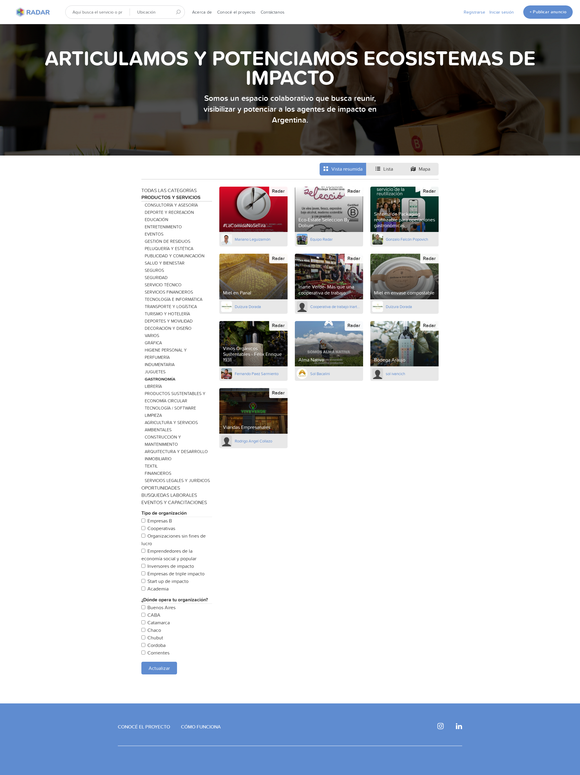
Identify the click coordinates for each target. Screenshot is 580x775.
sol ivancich (395, 373)
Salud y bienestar (165, 263)
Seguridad (156, 278)
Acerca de (202, 12)
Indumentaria (160, 365)
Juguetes (155, 372)
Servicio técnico (163, 285)
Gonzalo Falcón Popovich (407, 239)
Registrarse (474, 12)
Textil (151, 466)
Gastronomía (160, 379)
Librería (153, 386)
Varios (152, 336)
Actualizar (159, 668)
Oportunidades (160, 487)
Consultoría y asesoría (171, 205)
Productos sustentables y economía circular (175, 397)
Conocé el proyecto (236, 12)
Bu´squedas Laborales (169, 495)
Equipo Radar (321, 239)
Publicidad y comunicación (175, 256)
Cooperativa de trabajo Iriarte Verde (335, 306)
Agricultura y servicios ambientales (171, 426)
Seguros (154, 270)
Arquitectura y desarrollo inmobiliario (176, 455)
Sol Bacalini (320, 373)
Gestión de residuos (167, 241)
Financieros (158, 473)
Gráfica (153, 343)
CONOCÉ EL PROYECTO (144, 726)
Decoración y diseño (168, 328)
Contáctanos (273, 12)
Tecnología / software (170, 408)
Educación (156, 220)
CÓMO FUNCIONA (201, 726)
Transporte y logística (171, 307)
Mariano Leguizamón (252, 239)
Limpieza (153, 415)
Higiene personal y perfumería (166, 353)
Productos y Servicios (171, 197)
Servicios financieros (169, 292)
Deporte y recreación (169, 212)
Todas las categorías (169, 190)
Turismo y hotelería (167, 314)
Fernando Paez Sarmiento (257, 373)
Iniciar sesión (501, 12)
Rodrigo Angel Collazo (253, 441)
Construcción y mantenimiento (163, 440)
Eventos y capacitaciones (174, 502)
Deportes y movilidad (169, 321)
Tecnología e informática (173, 299)
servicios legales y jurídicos (177, 481)
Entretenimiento (163, 227)
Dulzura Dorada (248, 306)
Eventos (154, 234)
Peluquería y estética (169, 249)
